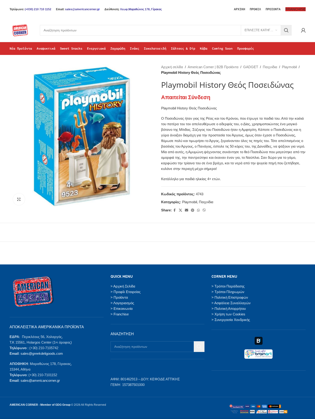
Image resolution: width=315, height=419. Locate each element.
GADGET (250, 67)
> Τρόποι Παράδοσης (228, 286)
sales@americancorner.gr (40, 380)
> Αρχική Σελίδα (123, 286)
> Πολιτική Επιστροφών (229, 297)
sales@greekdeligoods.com (42, 353)
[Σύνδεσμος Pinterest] (193, 210)
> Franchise (120, 314)
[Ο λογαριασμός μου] (303, 30)
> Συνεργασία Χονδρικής (230, 320)
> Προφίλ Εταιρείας (126, 292)
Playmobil (289, 67)
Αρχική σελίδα (172, 67)
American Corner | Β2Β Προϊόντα (213, 67)
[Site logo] (20, 30)
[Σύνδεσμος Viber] (204, 210)
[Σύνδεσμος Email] (186, 210)
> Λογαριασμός (122, 303)
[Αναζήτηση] (286, 30)
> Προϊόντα (119, 297)
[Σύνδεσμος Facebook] (174, 210)
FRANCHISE (295, 9)
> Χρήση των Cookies (228, 314)
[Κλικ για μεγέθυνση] (19, 199)
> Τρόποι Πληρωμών (227, 292)
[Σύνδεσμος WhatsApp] (198, 210)
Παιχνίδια (270, 67)
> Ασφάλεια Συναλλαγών (231, 303)
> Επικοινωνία (122, 309)
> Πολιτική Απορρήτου (228, 309)
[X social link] (180, 210)
